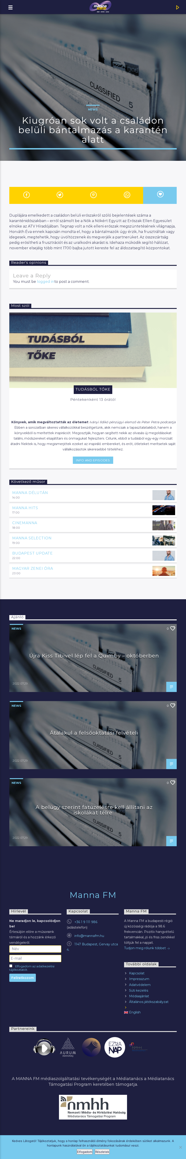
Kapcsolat (136, 973)
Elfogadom (84, 1152)
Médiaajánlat (139, 996)
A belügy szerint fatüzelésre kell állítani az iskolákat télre (94, 810)
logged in (45, 281)
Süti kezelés (138, 990)
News (93, 109)
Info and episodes (93, 460)
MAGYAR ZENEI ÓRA (32, 568)
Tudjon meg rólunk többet (145, 948)
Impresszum (139, 979)
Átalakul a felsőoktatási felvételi (94, 733)
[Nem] (180, 1147)
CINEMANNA (24, 523)
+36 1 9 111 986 (85, 922)
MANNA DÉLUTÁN (30, 493)
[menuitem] (150, 1012)
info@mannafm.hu (89, 936)
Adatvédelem (140, 985)
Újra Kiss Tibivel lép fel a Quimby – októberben (94, 656)
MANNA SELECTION (32, 538)
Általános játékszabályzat (149, 1002)
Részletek (102, 1152)
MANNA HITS (25, 508)
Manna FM (93, 895)
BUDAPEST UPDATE (32, 553)
